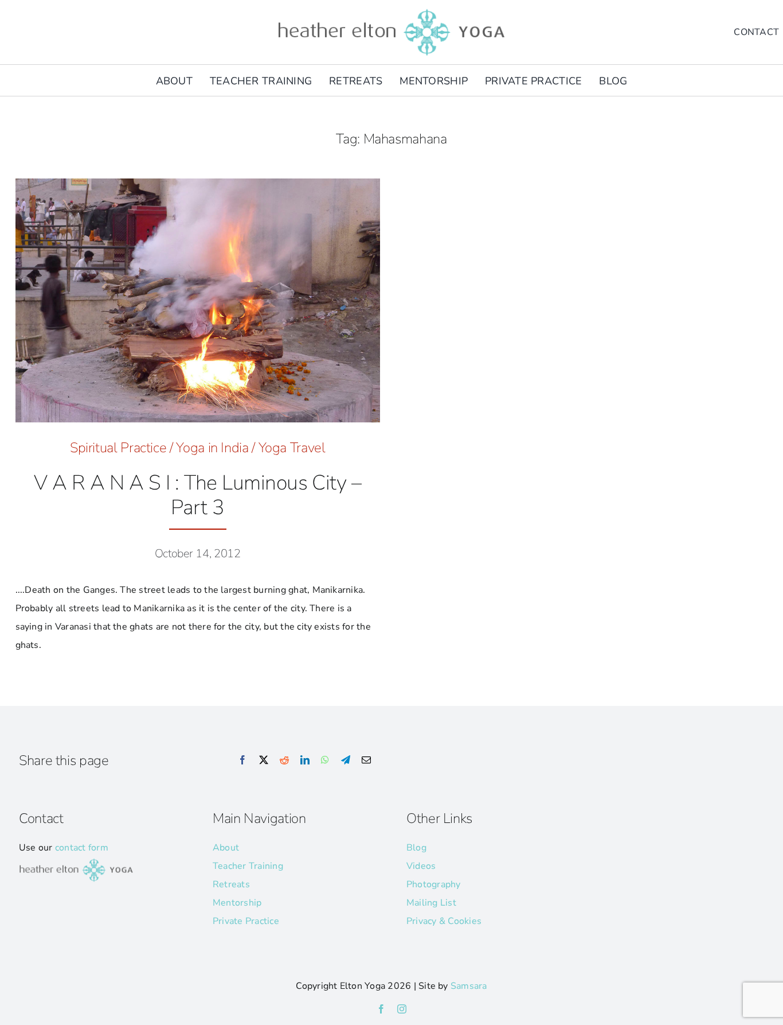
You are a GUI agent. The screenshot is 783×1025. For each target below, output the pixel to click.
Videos (421, 866)
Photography (433, 884)
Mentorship (237, 902)
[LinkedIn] (305, 760)
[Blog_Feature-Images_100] (198, 183)
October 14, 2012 (198, 553)
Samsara (469, 986)
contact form (81, 847)
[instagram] (401, 1009)
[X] (263, 760)
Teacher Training (248, 866)
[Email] (366, 760)
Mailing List (431, 902)
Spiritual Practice (118, 447)
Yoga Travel (292, 447)
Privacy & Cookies (443, 921)
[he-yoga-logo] (391, 10)
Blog (416, 847)
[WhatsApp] (325, 760)
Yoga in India (212, 447)
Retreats (231, 884)
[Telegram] (345, 760)
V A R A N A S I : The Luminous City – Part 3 (197, 495)
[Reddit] (284, 760)
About (226, 847)
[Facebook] (242, 760)
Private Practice (246, 921)
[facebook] (381, 1009)
